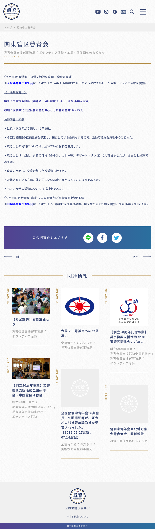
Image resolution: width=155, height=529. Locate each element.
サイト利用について (77, 516)
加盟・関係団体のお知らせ (86, 52)
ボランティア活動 (51, 52)
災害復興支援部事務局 (20, 52)
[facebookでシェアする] (102, 238)
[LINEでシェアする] (88, 238)
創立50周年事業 (121, 349)
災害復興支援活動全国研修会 (130, 354)
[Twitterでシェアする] (116, 238)
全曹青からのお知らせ (77, 343)
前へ (19, 256)
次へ (136, 256)
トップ (8, 27)
